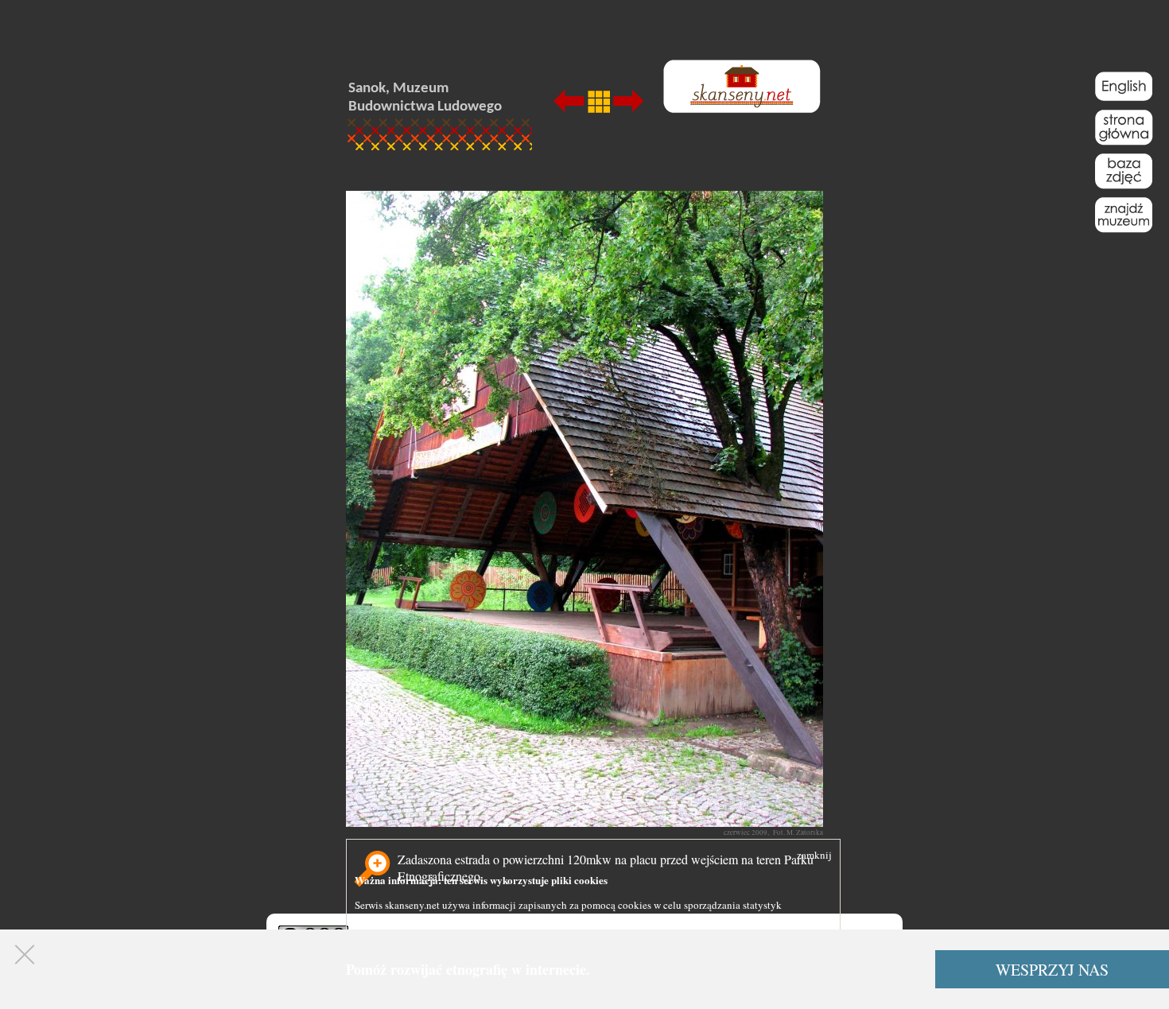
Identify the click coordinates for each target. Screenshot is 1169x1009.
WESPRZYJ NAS (1052, 969)
